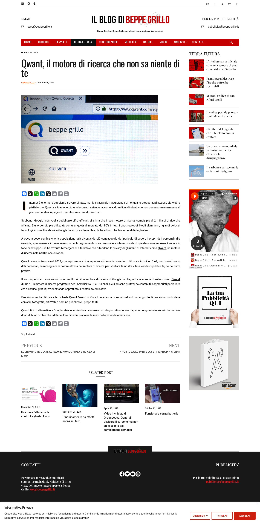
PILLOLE (34, 52)
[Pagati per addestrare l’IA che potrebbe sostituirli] (196, 82)
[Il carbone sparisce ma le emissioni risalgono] (196, 171)
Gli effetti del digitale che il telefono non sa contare (220, 133)
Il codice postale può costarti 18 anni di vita (222, 114)
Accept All (244, 515)
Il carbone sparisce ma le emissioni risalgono (222, 169)
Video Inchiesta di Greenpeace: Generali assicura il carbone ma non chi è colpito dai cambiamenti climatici (121, 422)
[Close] (257, 504)
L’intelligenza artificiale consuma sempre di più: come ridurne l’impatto (221, 65)
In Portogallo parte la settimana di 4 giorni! (149, 351)
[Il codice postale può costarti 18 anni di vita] (196, 115)
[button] (24, 3)
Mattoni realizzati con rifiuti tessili (220, 97)
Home (24, 52)
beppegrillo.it (28, 83)
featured (30, 334)
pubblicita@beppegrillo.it (223, 26)
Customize (199, 515)
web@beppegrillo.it (40, 26)
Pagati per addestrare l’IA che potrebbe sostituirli (220, 82)
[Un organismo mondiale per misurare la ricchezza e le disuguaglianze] (196, 149)
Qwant (162, 248)
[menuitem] (28, 42)
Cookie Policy (81, 517)
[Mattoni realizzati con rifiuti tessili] (196, 99)
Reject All (222, 515)
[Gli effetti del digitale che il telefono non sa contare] (196, 132)
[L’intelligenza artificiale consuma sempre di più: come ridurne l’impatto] (196, 65)
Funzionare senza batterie (161, 413)
